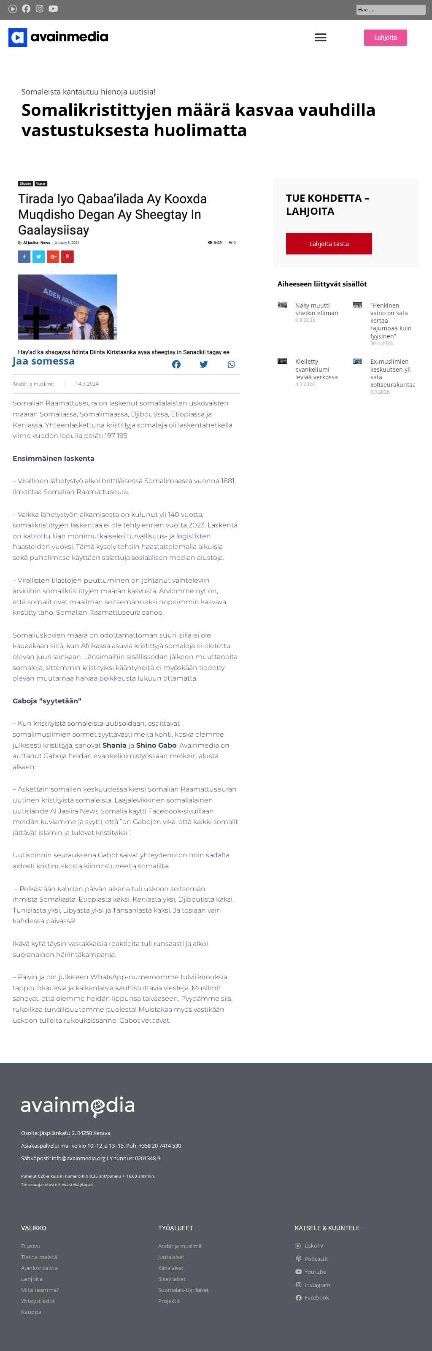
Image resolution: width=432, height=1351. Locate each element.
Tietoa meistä (39, 1257)
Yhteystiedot (38, 1301)
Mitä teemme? (40, 1290)
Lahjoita (32, 1279)
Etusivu (31, 1246)
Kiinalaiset (171, 1268)
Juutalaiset (171, 1257)
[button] (320, 37)
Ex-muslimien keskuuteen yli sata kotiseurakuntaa (393, 373)
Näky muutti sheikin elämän (316, 309)
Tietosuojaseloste (39, 1184)
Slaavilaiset (172, 1279)
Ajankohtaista (39, 1268)
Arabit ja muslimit (33, 383)
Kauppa (31, 1312)
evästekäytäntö (77, 1184)
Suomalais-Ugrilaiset (183, 1290)
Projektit (169, 1301)
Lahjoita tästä (329, 243)
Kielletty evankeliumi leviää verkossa (316, 369)
